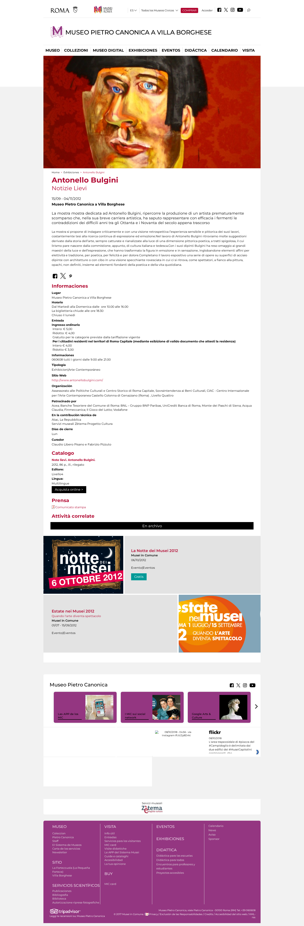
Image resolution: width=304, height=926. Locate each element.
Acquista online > (69, 489)
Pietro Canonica (63, 837)
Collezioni (76, 50)
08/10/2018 (231, 746)
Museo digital (108, 50)
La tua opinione (115, 863)
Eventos (171, 50)
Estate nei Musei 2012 (73, 611)
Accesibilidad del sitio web (231, 914)
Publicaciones (61, 891)
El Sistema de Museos (66, 844)
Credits (209, 914)
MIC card (110, 844)
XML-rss (252, 916)
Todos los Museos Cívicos (157, 10)
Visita (248, 50)
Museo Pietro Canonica (91, 916)
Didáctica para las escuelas (174, 855)
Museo (52, 50)
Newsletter (59, 852)
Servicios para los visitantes (122, 841)
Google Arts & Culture (201, 715)
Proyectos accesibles (170, 872)
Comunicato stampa (70, 507)
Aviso (211, 834)
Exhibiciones (143, 50)
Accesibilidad (113, 860)
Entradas (110, 837)
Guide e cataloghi (116, 856)
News (212, 830)
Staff (55, 841)
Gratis (139, 577)
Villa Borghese (62, 875)
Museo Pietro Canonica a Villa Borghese (138, 32)
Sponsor (213, 839)
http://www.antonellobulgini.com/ (77, 380)
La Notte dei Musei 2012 (154, 550)
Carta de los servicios (66, 848)
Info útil (109, 833)
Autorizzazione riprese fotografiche (75, 902)
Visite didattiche (115, 848)
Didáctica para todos (170, 860)
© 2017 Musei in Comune (128, 914)
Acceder (207, 10)
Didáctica (196, 50)
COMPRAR (189, 10)
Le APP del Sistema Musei (121, 852)
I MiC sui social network (135, 715)
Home (56, 172)
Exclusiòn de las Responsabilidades (181, 914)
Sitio (57, 862)
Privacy (153, 914)
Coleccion (59, 833)
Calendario (224, 50)
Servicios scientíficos (76, 885)
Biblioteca (59, 898)
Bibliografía (60, 894)
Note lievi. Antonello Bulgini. (73, 460)
